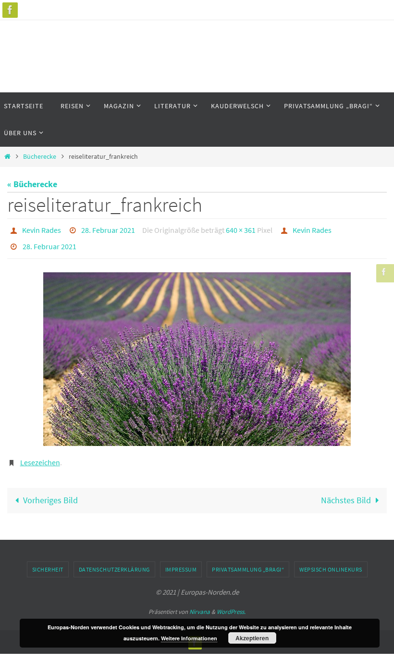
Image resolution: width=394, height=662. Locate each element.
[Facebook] (10, 9)
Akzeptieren (252, 638)
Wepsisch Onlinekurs (330, 561)
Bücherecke (39, 156)
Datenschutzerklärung (114, 561)
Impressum (181, 561)
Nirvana (199, 604)
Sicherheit (47, 561)
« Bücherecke (32, 184)
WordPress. (231, 604)
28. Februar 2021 (108, 229)
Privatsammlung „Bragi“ (248, 561)
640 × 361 (241, 229)
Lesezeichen (40, 455)
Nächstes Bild (346, 492)
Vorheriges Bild (50, 492)
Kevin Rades (41, 229)
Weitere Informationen (189, 638)
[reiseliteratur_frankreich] (197, 353)
